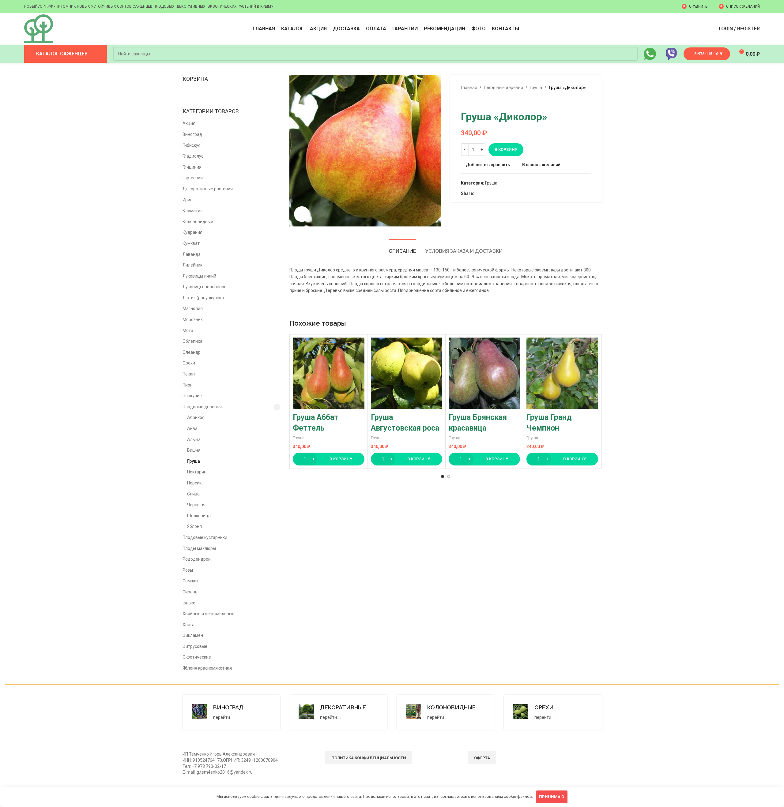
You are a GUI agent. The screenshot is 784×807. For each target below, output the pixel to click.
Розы (188, 570)
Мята (188, 330)
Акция (189, 123)
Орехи (189, 363)
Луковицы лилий (199, 276)
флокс (189, 602)
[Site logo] (38, 28)
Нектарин (196, 471)
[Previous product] (464, 100)
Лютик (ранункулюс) (203, 297)
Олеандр (192, 352)
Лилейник (192, 265)
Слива (193, 493)
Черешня (196, 504)
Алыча (194, 439)
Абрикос (195, 417)
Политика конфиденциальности (368, 758)
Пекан (189, 374)
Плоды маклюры (199, 548)
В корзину (506, 149)
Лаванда (192, 254)
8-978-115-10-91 (709, 53)
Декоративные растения (208, 188)
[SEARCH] (631, 54)
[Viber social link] (505, 193)
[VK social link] (491, 193)
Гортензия (193, 177)
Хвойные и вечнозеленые (209, 613)
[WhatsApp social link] (484, 193)
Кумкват (191, 243)
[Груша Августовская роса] (406, 373)
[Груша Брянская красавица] (484, 373)
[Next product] (479, 100)
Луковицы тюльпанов (205, 286)
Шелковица (199, 515)
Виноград (192, 134)
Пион (188, 385)
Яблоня (194, 526)
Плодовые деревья (202, 406)
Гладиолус (193, 156)
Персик (194, 482)
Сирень (190, 591)
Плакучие (192, 395)
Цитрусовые (195, 646)
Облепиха (192, 341)
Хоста (188, 624)
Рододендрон (197, 559)
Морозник (193, 319)
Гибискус (191, 145)
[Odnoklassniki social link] (477, 193)
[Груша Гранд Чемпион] (562, 373)
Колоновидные (198, 221)
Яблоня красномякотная (207, 668)
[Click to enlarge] (301, 214)
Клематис (192, 210)
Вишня (194, 450)
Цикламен (193, 635)
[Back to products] (472, 100)
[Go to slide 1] (442, 476)
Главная (469, 87)
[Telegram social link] (498, 193)
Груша (193, 461)
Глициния (192, 167)
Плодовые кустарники (205, 537)
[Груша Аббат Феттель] (328, 373)
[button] (328, 459)
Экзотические (197, 657)
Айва (192, 428)
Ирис (187, 199)
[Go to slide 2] (448, 476)
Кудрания (192, 232)
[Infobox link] (232, 712)
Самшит (191, 580)
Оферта (482, 758)
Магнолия (193, 308)
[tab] (402, 248)
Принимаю (551, 796)
